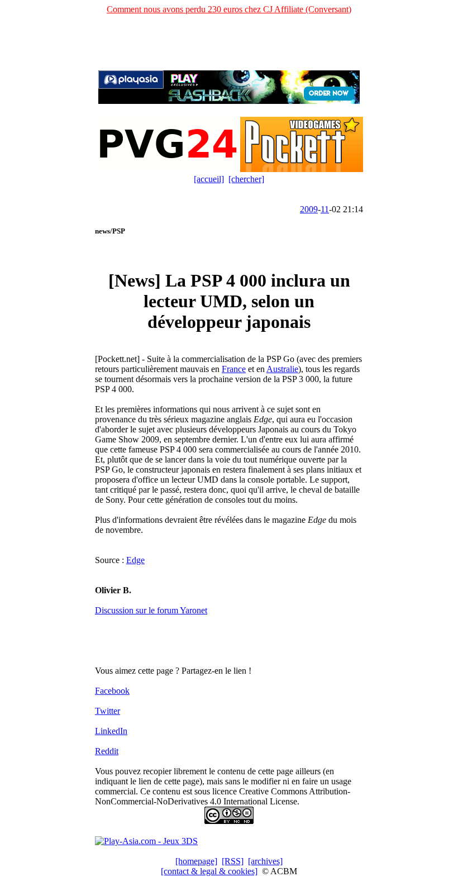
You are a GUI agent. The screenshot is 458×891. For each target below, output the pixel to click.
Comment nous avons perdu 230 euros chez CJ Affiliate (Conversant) (229, 9)
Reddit (106, 751)
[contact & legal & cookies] (209, 871)
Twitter (107, 711)
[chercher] (246, 179)
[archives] (265, 861)
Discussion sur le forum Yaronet (151, 610)
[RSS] (233, 861)
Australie (282, 369)
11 (325, 209)
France (234, 369)
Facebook (112, 690)
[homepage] (196, 861)
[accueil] (209, 179)
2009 (309, 209)
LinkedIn (111, 731)
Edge (135, 560)
